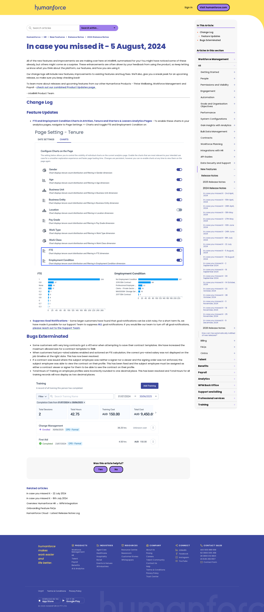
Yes (100, 469)
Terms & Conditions (155, 570)
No (116, 469)
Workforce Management (78, 551)
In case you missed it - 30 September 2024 (215, 277)
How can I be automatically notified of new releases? (218, 334)
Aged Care (101, 550)
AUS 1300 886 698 (208, 550)
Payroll (75, 562)
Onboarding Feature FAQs (41, 508)
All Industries (103, 566)
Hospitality (102, 556)
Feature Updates (211, 36)
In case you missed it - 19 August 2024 (218, 258)
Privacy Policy (152, 573)
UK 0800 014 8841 (208, 556)
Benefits (76, 565)
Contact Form (210, 562)
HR (45, 37)
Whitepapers (127, 560)
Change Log (206, 32)
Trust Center (152, 576)
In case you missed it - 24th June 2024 (218, 232)
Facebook (183, 553)
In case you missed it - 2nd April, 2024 (218, 194)
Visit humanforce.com (213, 7)
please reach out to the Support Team (56, 328)
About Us (150, 550)
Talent (75, 559)
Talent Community (155, 560)
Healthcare (102, 553)
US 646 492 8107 (208, 559)
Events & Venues (104, 563)
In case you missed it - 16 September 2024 (215, 270)
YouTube (183, 561)
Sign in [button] (189, 7)
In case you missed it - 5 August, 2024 (218, 251)
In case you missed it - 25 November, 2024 (215, 315)
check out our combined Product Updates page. (66, 87)
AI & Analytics (78, 569)
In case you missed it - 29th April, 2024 (218, 207)
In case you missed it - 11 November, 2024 (214, 302)
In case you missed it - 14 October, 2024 (219, 283)
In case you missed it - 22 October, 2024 (215, 289)
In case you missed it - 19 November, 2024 (215, 308)
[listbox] (98, 28)
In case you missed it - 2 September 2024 (214, 264)
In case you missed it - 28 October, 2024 (215, 296)
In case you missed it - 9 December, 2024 (214, 321)
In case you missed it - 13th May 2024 (218, 213)
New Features (57, 37)
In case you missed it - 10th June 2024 (218, 226)
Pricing (149, 553)
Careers (150, 556)
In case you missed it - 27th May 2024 (218, 220)
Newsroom (126, 553)
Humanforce (33, 37)
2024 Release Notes (98, 37)
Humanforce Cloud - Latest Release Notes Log (53, 513)
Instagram (184, 557)
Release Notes (76, 37)
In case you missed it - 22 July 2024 (217, 245)
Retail (99, 560)
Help (148, 566)
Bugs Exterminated (210, 40)
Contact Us (151, 563)
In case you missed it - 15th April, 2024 (218, 200)
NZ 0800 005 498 (208, 553)
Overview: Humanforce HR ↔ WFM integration (52, 503)
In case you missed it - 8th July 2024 (218, 238)
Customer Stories (129, 556)
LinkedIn (183, 550)
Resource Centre (129, 550)
